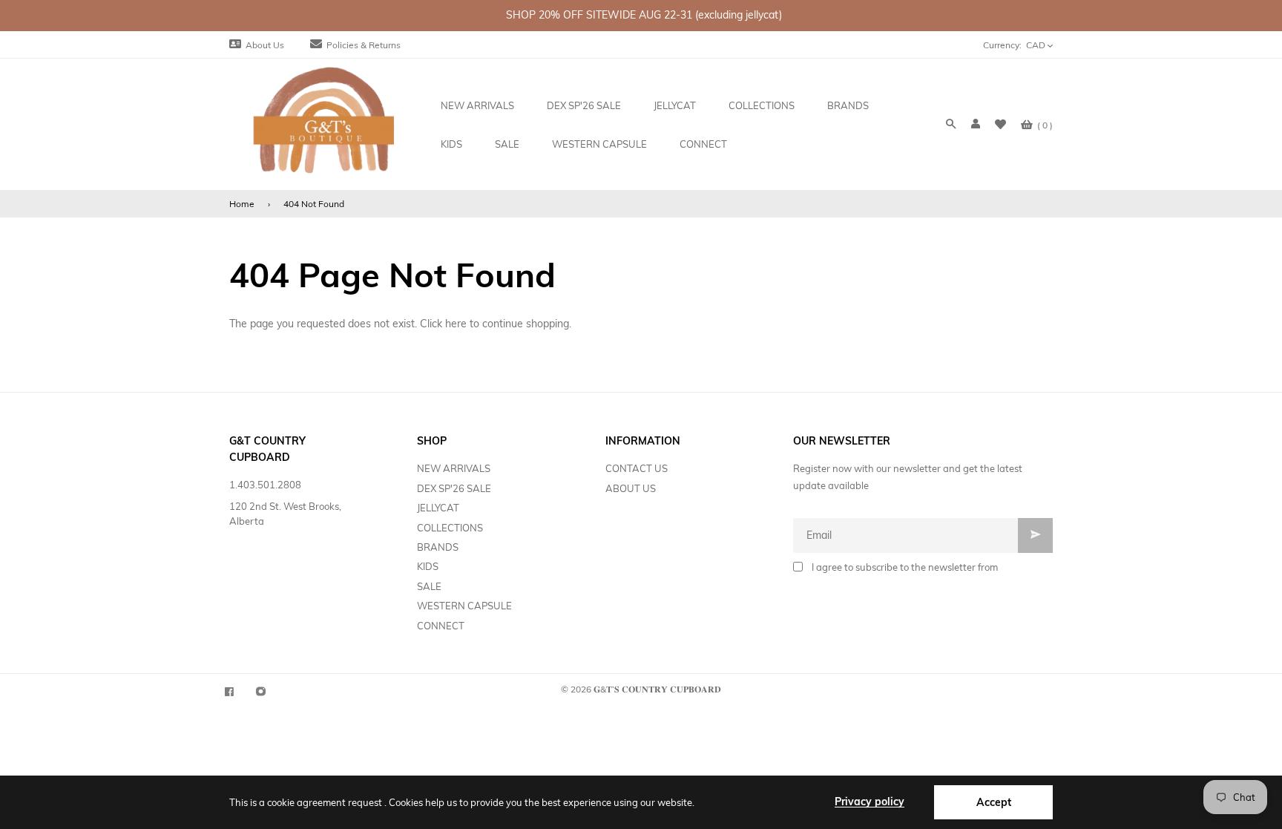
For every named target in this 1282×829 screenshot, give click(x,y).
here (456, 323)
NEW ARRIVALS (453, 468)
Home (241, 203)
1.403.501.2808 (265, 485)
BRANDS (437, 547)
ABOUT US (630, 488)
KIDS (427, 566)
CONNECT (440, 626)
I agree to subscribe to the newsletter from (905, 567)
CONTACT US (636, 468)
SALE (429, 586)
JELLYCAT (438, 508)
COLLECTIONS (450, 528)
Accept (993, 802)
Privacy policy (869, 801)
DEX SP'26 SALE (454, 488)
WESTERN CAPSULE (464, 606)
